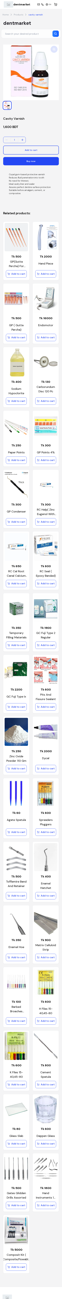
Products (18, 14)
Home (6, 14)
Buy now (31, 161)
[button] (7, 105)
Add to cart (31, 150)
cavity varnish (35, 14)
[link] (17, 4)
